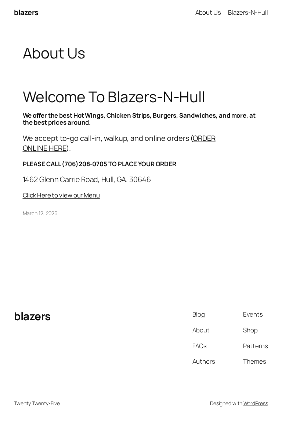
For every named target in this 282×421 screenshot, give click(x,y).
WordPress (255, 403)
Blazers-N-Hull (248, 12)
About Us (208, 12)
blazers (26, 12)
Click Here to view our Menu (61, 195)
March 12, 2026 (40, 213)
